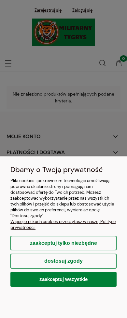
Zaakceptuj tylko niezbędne (63, 243)
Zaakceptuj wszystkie (63, 279)
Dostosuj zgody (63, 261)
